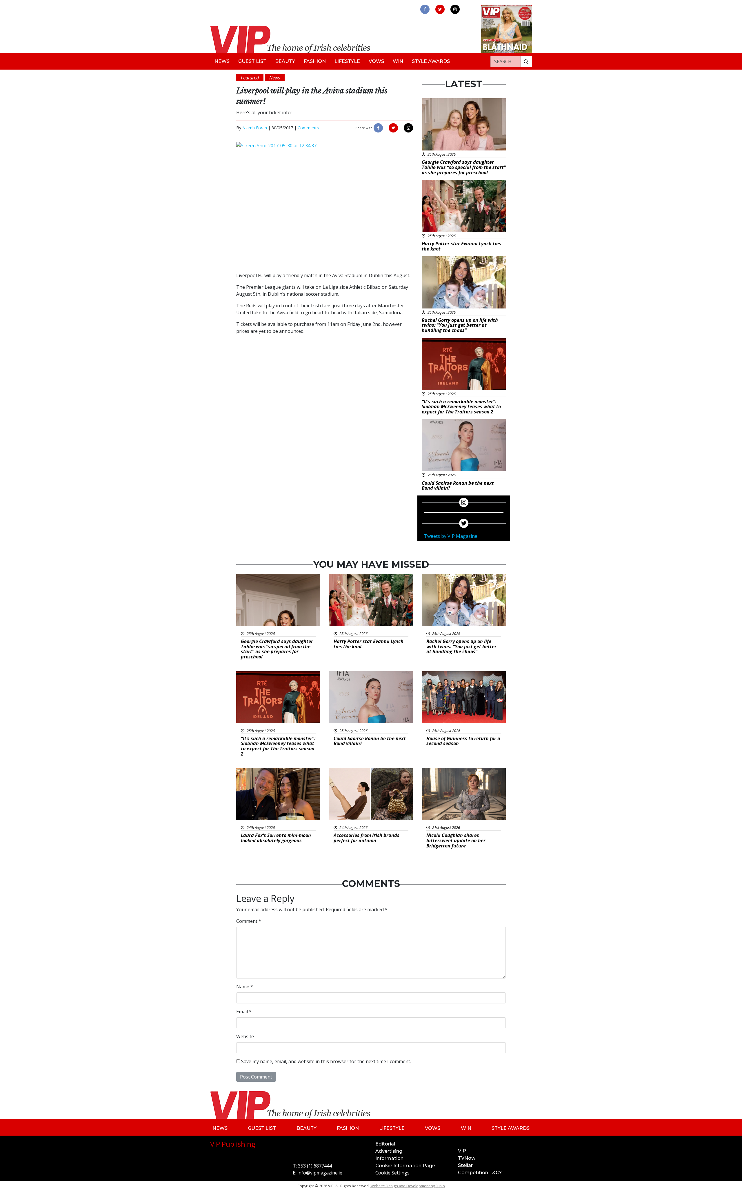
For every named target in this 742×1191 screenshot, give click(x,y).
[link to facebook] (425, 9)
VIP (462, 1151)
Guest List (252, 61)
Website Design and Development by (407, 1185)
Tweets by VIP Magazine (450, 536)
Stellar (465, 1165)
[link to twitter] (440, 9)
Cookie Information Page (405, 1165)
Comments (308, 127)
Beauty (285, 61)
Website (245, 1036)
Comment (248, 921)
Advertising (388, 1151)
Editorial (385, 1144)
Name (244, 986)
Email (244, 1011)
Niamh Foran (254, 127)
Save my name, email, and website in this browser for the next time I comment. (326, 1061)
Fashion (315, 61)
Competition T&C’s (480, 1172)
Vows (376, 61)
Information (389, 1158)
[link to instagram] (455, 9)
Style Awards (431, 61)
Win (398, 61)
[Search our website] (526, 61)
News (222, 61)
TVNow (466, 1158)
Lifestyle (347, 61)
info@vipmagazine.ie (319, 1173)
